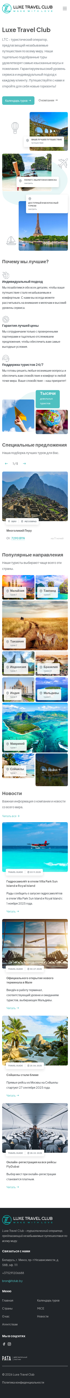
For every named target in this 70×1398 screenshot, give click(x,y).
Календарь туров (48, 1300)
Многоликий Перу (19, 530)
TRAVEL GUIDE (15, 872)
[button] (6, 463)
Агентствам (10, 1324)
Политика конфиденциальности (23, 1382)
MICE (40, 1308)
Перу (14, 521)
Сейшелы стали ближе (22, 1075)
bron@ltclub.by (12, 1281)
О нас (6, 1316)
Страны (7, 1308)
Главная (7, 1300)
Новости (42, 1316)
